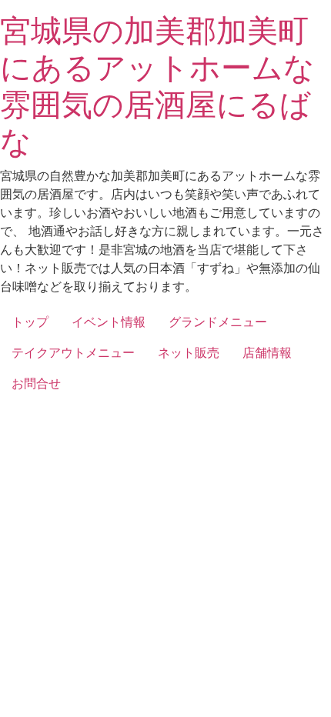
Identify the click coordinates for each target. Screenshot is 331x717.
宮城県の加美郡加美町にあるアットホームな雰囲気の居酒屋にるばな (157, 86)
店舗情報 (267, 352)
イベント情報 (108, 321)
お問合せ (36, 383)
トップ (30, 321)
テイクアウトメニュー (73, 352)
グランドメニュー (218, 321)
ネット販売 (188, 352)
